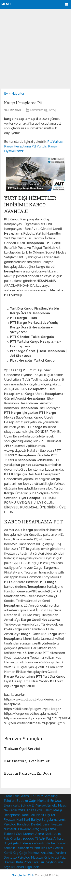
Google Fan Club (23, 875)
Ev (6, 93)
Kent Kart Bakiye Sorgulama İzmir (40, 820)
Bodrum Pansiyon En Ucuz (27, 773)
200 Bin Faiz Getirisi (48, 848)
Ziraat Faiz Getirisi (16, 796)
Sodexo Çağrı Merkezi (33, 801)
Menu (6, 4)
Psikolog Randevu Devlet (22, 824)
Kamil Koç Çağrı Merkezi (21, 853)
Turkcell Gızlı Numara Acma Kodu (28, 834)
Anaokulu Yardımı (53, 853)
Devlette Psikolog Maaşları (23, 857)
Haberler (17, 93)
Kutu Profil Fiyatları (30, 862)
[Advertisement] (35, 48)
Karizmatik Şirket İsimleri (27, 761)
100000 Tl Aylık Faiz (37, 838)
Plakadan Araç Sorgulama (37, 829)
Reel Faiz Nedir (33, 815)
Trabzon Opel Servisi (22, 748)
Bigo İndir (31, 867)
